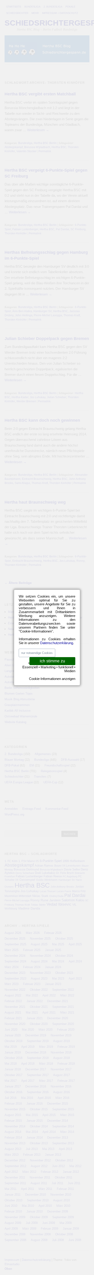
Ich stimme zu (52, 661)
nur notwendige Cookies (37, 653)
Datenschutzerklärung (56, 643)
